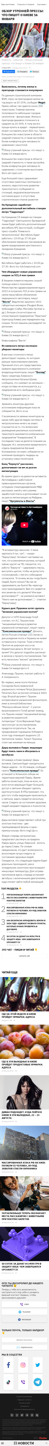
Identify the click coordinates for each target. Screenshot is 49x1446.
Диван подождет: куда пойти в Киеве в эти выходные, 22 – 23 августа (22, 1115)
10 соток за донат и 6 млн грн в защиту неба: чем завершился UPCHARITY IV (23, 939)
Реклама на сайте (24, 1403)
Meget (41, 102)
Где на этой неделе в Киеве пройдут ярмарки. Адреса (19, 1015)
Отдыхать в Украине (25, 4)
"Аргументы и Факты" (22, 501)
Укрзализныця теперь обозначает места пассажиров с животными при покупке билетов (27, 897)
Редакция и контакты (24, 1400)
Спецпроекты (24, 1406)
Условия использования (24, 1396)
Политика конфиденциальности (24, 1409)
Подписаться (26, 1347)
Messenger (26, 1320)
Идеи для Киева (7, 4)
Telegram (26, 1312)
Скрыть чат (24, 956)
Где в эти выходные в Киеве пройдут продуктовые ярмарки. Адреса (22, 1064)
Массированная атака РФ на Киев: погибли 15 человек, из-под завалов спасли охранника (26, 910)
